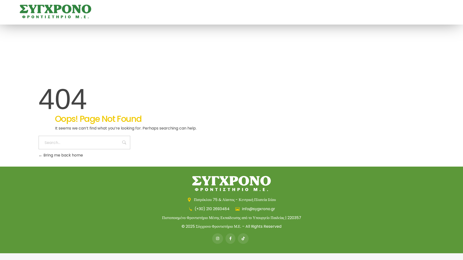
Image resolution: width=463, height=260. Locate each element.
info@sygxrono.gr (258, 209)
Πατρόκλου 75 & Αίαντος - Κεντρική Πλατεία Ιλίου (234, 199)
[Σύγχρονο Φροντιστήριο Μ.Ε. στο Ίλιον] (55, 11)
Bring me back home (62, 155)
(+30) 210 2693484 (212, 209)
